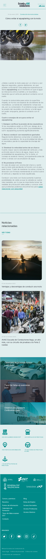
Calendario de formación (7, 509)
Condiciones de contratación (11, 554)
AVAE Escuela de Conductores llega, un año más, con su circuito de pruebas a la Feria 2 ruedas (21, 342)
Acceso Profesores (30, 509)
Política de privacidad (17, 551)
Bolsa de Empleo (29, 502)
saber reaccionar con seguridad (22, 188)
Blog (25, 498)
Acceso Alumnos (29, 512)
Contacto (5, 519)
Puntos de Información (10, 505)
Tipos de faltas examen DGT (10, 514)
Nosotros (5, 502)
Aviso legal (5, 551)
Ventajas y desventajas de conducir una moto (22, 286)
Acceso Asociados (30, 505)
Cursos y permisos (8, 498)
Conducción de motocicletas (29, 14)
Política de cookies (31, 551)
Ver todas (6, 232)
